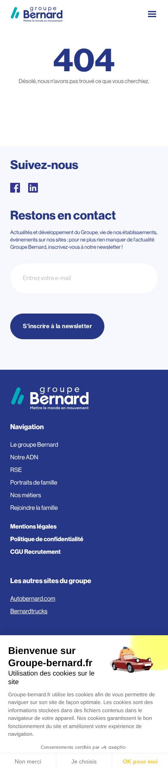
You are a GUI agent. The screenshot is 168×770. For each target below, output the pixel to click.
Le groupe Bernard (34, 445)
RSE (16, 470)
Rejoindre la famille (34, 508)
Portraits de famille (33, 483)
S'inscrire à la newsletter (57, 326)
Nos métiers (25, 495)
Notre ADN (24, 457)
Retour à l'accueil (84, 117)
